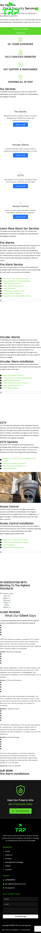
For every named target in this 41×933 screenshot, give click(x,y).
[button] (36, 8)
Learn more (20, 125)
